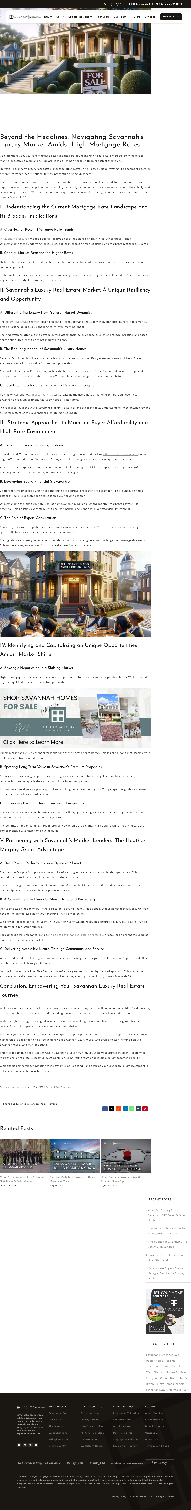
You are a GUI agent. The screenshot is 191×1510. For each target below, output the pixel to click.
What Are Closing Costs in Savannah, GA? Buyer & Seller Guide (167, 1215)
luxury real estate (17, 321)
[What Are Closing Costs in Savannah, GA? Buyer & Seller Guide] (25, 1156)
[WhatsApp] (131, 1108)
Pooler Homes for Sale (160, 1360)
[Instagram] (25, 1445)
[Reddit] (118, 1108)
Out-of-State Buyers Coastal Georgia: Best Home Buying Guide (166, 1273)
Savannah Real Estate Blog (59, 1087)
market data (40, 394)
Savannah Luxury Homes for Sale (167, 1389)
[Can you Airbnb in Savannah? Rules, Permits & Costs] (75, 1156)
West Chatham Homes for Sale (166, 1372)
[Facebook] (105, 1108)
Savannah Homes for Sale (162, 1354)
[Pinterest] (145, 1108)
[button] (159, 1462)
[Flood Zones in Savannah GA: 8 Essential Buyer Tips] (126, 1156)
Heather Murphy (11, 1087)
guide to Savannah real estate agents (75, 935)
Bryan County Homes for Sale (165, 1384)
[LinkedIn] (125, 1108)
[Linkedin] (36, 1445)
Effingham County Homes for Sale (168, 1378)
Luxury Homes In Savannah (17, 376)
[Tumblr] (138, 1108)
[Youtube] (30, 1445)
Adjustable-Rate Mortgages (120, 454)
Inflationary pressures (14, 238)
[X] (111, 1108)
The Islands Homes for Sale (164, 1366)
